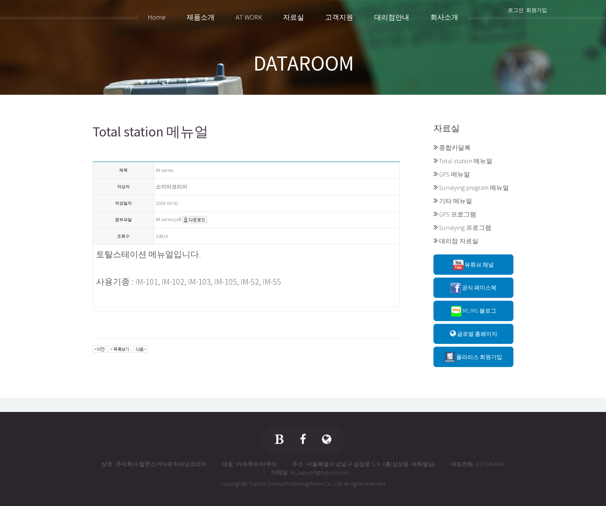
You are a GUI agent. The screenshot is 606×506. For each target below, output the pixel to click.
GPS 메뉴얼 (454, 174)
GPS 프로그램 (457, 214)
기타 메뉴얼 (455, 201)
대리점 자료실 (458, 241)
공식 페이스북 (479, 287)
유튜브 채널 (479, 264)
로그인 (516, 10)
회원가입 (536, 10)
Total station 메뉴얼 (465, 161)
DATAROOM (304, 63)
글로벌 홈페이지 (476, 333)
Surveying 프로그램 (465, 228)
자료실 (446, 128)
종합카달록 (455, 148)
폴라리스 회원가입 (478, 356)
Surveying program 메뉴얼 (474, 188)
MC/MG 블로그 (479, 310)
